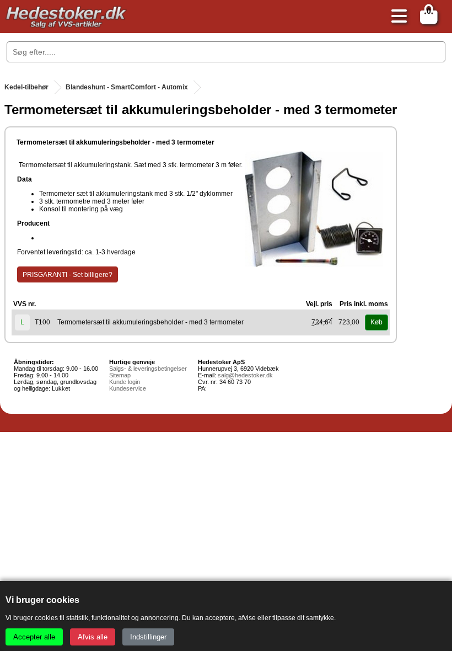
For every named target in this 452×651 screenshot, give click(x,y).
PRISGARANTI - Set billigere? (67, 275)
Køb (376, 322)
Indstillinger (148, 637)
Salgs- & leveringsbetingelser (148, 368)
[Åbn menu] (396, 17)
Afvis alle (92, 637)
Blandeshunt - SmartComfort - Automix (127, 87)
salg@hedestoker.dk (245, 375)
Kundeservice (127, 388)
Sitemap (120, 375)
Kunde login (124, 381)
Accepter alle (34, 637)
